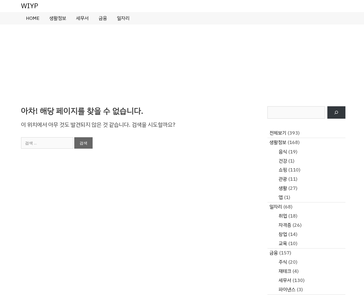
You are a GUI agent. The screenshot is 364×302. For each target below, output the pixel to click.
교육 (283, 243)
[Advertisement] (182, 61)
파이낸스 (287, 289)
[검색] (336, 112)
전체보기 (277, 133)
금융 (103, 18)
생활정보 (57, 18)
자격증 (285, 225)
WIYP (29, 6)
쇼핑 (283, 169)
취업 (283, 216)
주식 (283, 262)
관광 (283, 179)
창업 (283, 234)
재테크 (285, 271)
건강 (283, 161)
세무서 (82, 18)
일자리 (123, 18)
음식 (283, 151)
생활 (283, 188)
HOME (32, 18)
